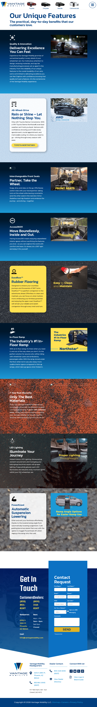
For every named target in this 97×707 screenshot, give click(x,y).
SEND (67, 629)
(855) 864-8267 (23, 605)
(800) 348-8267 (36, 605)
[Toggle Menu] (92, 5)
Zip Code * (70, 600)
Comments (57, 616)
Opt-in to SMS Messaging (73, 611)
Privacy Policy (76, 702)
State (55, 600)
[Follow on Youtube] (74, 671)
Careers (64, 702)
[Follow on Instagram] (82, 671)
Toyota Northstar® (24, 145)
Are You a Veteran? (59, 608)
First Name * (57, 586)
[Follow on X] (78, 671)
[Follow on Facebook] (71, 671)
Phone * (69, 593)
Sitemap (56, 702)
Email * (56, 593)
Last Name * (70, 586)
